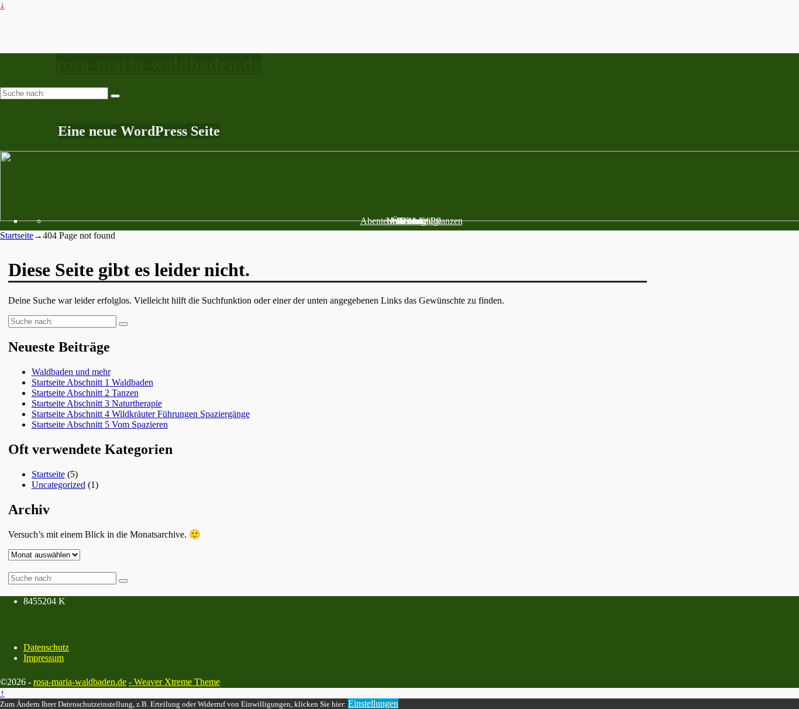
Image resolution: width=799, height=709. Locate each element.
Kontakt (411, 221)
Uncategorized (58, 485)
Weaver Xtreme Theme (177, 682)
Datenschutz (46, 647)
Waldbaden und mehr (71, 372)
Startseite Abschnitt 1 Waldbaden (92, 382)
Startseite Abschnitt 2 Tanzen (85, 393)
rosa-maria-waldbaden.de (158, 63)
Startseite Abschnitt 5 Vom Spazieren (100, 424)
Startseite (16, 235)
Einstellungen (373, 703)
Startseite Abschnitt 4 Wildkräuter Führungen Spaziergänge (141, 414)
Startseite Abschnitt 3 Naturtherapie (97, 403)
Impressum (43, 658)
